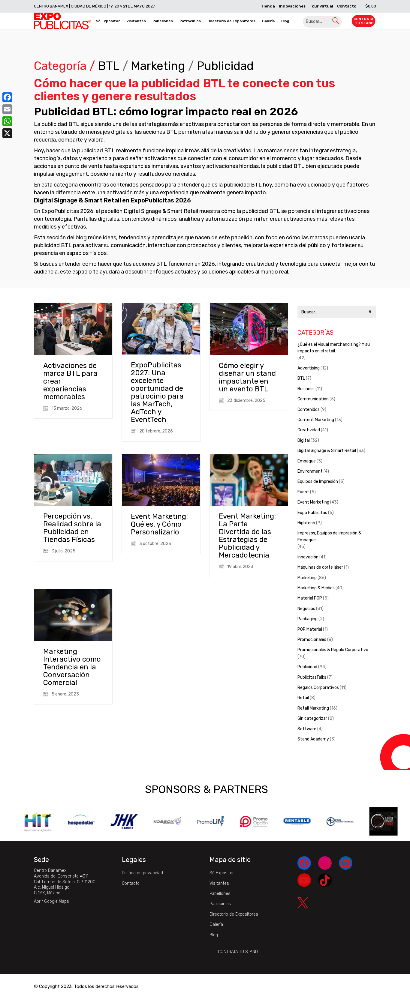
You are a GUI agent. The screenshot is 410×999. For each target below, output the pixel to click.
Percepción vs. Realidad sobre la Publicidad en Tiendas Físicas (72, 527)
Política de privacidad (142, 872)
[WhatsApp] (7, 121)
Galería (216, 924)
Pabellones (220, 893)
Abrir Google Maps (51, 901)
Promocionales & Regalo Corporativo (332, 649)
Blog (214, 935)
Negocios (306, 608)
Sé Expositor (222, 872)
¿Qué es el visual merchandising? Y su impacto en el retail (333, 348)
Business (306, 388)
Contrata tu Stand (238, 951)
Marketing (158, 66)
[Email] (7, 109)
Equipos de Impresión (317, 481)
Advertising (308, 368)
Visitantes (219, 883)
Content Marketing (315, 419)
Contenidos (308, 409)
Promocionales (311, 639)
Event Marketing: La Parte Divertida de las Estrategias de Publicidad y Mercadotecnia (247, 535)
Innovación (307, 557)
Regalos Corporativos (318, 687)
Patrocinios (220, 903)
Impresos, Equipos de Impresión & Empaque (329, 536)
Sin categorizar (312, 718)
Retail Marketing (313, 708)
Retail (303, 697)
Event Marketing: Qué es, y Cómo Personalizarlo (159, 524)
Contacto (131, 883)
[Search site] (335, 21)
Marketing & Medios (316, 588)
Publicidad (225, 66)
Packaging (307, 618)
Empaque (306, 461)
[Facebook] (7, 97)
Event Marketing (313, 502)
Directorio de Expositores (234, 914)
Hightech (306, 522)
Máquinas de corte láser (320, 567)
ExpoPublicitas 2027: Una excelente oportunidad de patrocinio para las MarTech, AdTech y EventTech (157, 392)
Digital (303, 440)
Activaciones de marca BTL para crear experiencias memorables (70, 381)
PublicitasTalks (311, 677)
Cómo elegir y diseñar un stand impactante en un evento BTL (247, 377)
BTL (108, 66)
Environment (310, 471)
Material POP (309, 598)
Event (303, 492)
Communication (313, 399)
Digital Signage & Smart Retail (326, 450)
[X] (7, 133)
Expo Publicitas (312, 512)
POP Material (309, 629)
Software (306, 728)
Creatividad (308, 429)
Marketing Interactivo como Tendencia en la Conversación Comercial (72, 667)
